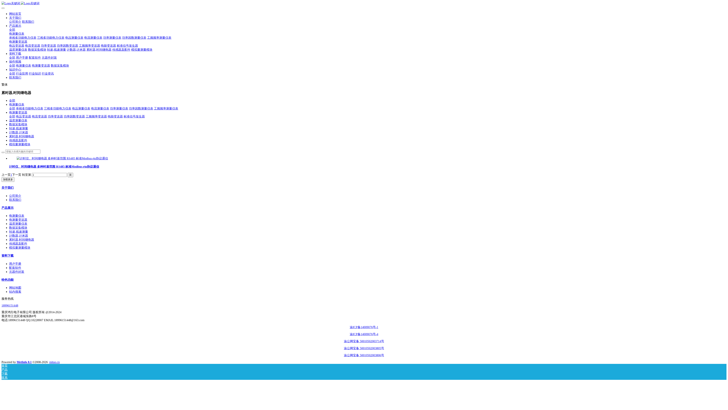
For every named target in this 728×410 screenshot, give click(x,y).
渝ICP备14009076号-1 (364, 327)
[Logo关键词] (364, 4)
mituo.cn (54, 362)
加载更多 (8, 179)
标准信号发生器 (134, 116)
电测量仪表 (16, 104)
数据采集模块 (18, 124)
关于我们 (8, 187)
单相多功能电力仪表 (29, 108)
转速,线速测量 (18, 128)
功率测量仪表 (119, 108)
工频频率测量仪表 (166, 108)
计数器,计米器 (18, 132)
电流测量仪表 (100, 108)
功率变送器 (55, 116)
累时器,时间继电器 (21, 136)
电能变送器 (115, 116)
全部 (12, 29)
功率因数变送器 (74, 116)
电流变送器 (39, 116)
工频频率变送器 (96, 116)
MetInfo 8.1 (24, 362)
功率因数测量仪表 (141, 108)
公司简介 (15, 195)
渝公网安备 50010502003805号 (364, 348)
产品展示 (8, 207)
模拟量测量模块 (19, 144)
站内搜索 (15, 291)
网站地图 (15, 287)
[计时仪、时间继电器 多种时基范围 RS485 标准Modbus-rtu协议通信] (62, 158)
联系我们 (15, 199)
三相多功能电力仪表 (57, 108)
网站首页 (15, 13)
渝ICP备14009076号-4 (364, 334)
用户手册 (15, 263)
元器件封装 (16, 271)
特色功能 (8, 279)
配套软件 (15, 267)
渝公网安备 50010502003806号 (364, 355)
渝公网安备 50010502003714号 (364, 341)
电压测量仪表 (81, 108)
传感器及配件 (18, 140)
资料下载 (8, 255)
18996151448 (10, 305)
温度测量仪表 (18, 120)
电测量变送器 (18, 112)
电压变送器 (23, 116)
